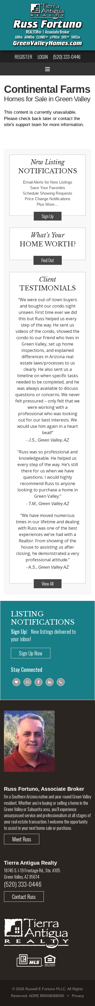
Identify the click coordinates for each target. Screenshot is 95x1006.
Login (42, 56)
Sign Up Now (30, 653)
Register (23, 56)
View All (48, 583)
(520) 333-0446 (66, 56)
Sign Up (48, 216)
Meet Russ (21, 839)
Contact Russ (24, 896)
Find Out (47, 260)
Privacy (78, 996)
